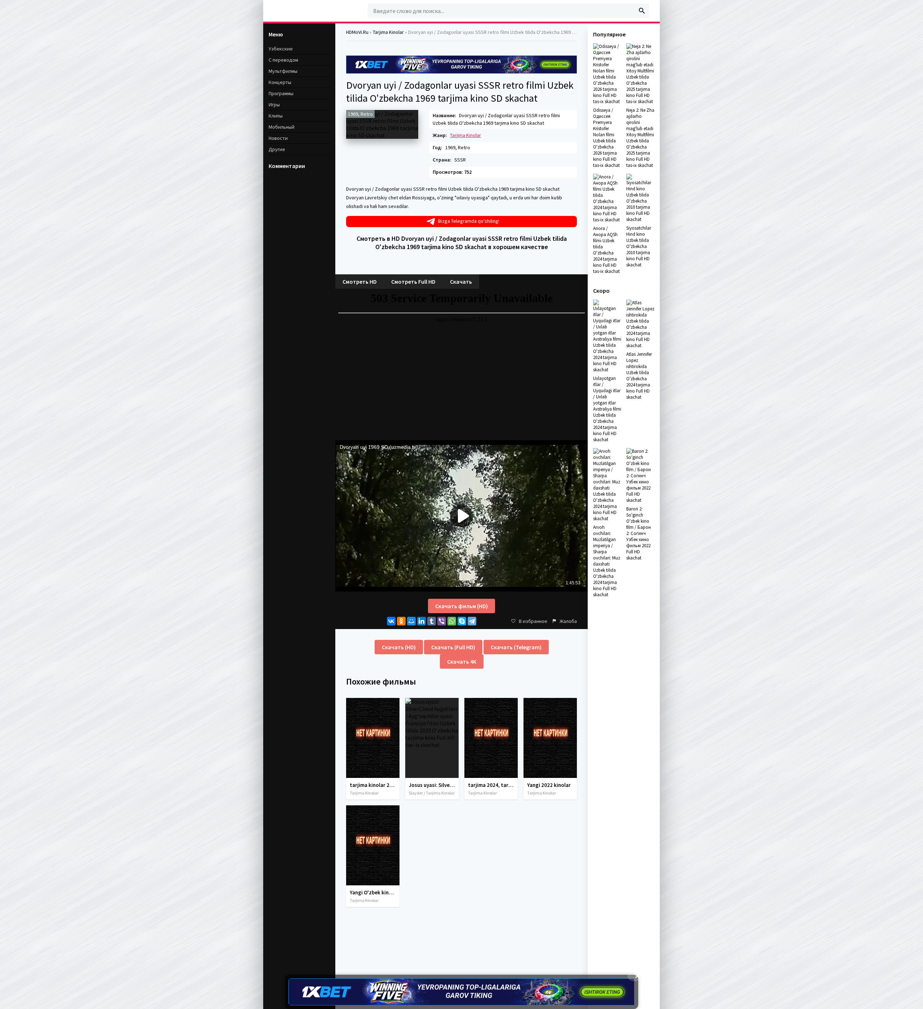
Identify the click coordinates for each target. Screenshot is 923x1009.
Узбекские (281, 48)
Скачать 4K (461, 661)
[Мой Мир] (411, 621)
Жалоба (568, 621)
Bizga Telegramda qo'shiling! (468, 221)
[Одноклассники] (401, 621)
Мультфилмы (283, 71)
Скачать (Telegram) (516, 647)
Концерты (280, 82)
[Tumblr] (431, 621)
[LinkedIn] (421, 621)
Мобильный (282, 127)
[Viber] (441, 621)
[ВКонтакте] (391, 621)
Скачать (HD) (399, 647)
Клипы (276, 115)
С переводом (283, 60)
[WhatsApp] (451, 621)
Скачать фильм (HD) (461, 606)
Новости (278, 138)
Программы (281, 93)
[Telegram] (472, 621)
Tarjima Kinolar (465, 135)
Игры (274, 104)
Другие (277, 149)
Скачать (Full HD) (453, 647)
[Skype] (462, 621)
